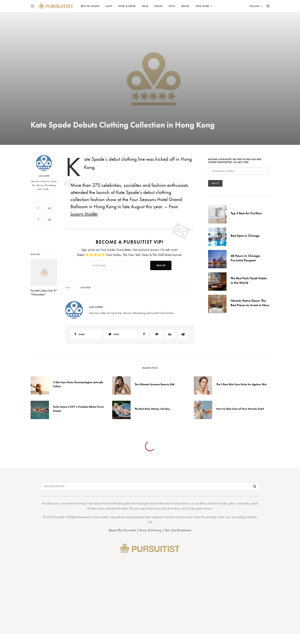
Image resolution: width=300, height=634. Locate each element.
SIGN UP (189, 338)
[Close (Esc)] (223, 276)
